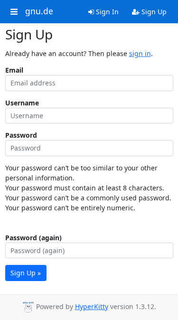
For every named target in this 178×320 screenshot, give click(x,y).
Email (14, 70)
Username (22, 102)
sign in (140, 53)
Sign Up (153, 11)
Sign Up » (25, 272)
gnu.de (39, 11)
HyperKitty (91, 306)
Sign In (106, 11)
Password (21, 135)
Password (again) (33, 237)
